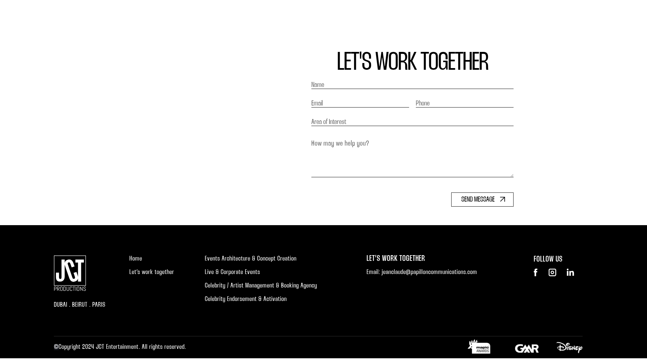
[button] (445, 77)
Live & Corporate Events (232, 272)
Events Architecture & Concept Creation (251, 259)
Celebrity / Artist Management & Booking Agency (261, 286)
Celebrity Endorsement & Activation (246, 299)
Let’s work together (151, 272)
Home (396, 77)
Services (456, 77)
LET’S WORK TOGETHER (551, 77)
